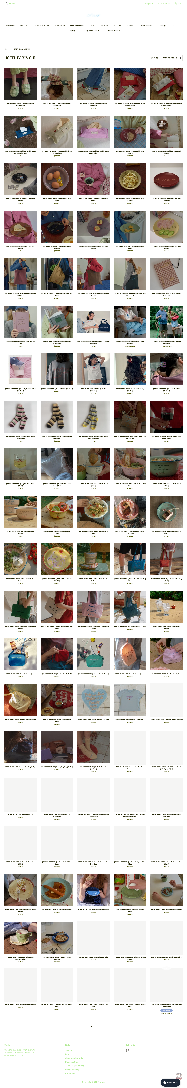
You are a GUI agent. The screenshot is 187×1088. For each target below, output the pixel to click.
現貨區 (93, 25)
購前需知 (24, 25)
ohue (102, 1082)
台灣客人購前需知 (42, 25)
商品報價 (130, 25)
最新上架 (104, 25)
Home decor (146, 25)
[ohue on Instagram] (127, 1051)
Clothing (161, 25)
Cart (180, 3)
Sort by (154, 57)
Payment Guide (72, 1062)
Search (68, 1050)
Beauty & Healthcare (91, 31)
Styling (73, 31)
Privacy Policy (72, 1069)
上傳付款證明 (59, 25)
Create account (163, 3)
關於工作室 (10, 25)
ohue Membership (74, 1058)
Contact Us (70, 1073)
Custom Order (112, 31)
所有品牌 (117, 25)
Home (6, 49)
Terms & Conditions (74, 1066)
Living (174, 25)
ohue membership (77, 25)
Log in (148, 3)
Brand (68, 1054)
